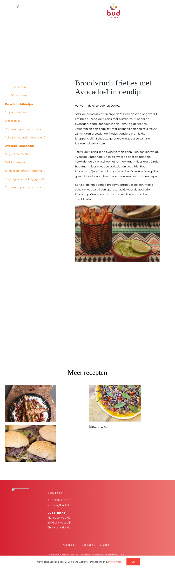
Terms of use (72, 554)
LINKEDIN (106, 545)
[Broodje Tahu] (99, 427)
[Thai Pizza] (115, 403)
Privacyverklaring (57, 554)
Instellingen (115, 561)
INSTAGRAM (88, 545)
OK (133, 561)
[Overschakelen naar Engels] (22, 6)
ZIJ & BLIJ (122, 554)
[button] (107, 18)
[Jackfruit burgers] (30, 443)
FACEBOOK (70, 545)
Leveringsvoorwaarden (90, 554)
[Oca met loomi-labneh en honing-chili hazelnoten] (30, 403)
